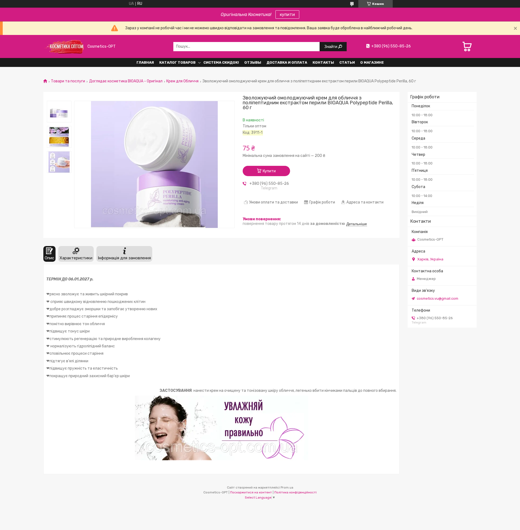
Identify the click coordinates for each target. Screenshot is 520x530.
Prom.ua (287, 487)
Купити (269, 171)
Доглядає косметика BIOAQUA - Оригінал (125, 81)
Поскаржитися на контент (251, 492)
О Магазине (372, 62)
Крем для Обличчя (182, 81)
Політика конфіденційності (295, 492)
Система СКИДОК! (221, 62)
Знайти (331, 46)
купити (287, 14)
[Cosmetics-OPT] (63, 46)
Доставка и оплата (286, 62)
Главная (145, 62)
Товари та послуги (68, 81)
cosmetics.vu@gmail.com (437, 298)
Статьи (347, 62)
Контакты (323, 62)
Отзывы (252, 62)
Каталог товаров (177, 62)
